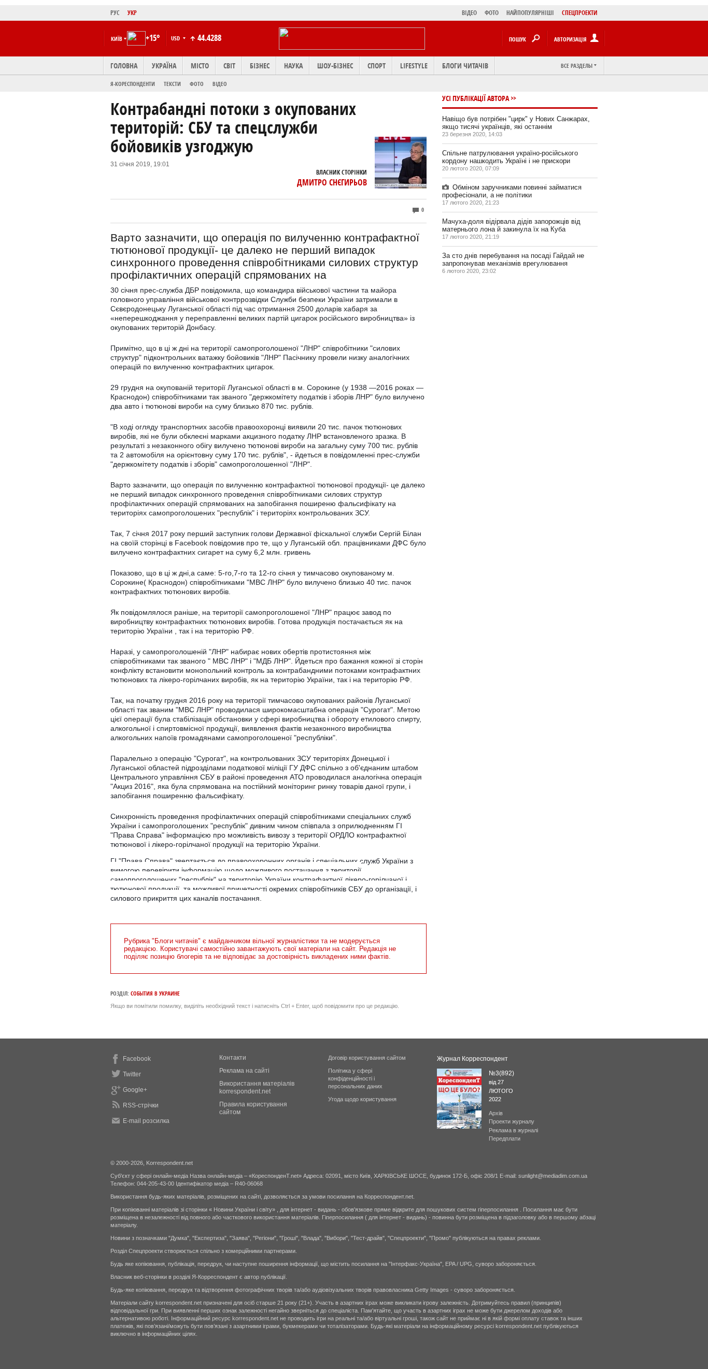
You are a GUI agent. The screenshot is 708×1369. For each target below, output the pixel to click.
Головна (123, 65)
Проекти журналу (511, 1121)
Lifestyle (414, 65)
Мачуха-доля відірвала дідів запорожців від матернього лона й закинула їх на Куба (511, 225)
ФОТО (492, 12)
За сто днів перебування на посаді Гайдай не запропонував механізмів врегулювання (513, 259)
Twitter (132, 1074)
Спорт (376, 65)
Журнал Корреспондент (472, 1058)
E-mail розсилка (146, 1121)
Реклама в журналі (513, 1130)
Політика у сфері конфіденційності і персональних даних (355, 1078)
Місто (200, 65)
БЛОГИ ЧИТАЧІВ (465, 65)
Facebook (137, 1058)
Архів (496, 1113)
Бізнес (260, 65)
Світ (229, 65)
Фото (197, 84)
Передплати (504, 1138)
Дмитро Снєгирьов (332, 182)
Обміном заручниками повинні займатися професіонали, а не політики (512, 191)
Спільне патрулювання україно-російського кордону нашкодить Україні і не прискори (510, 157)
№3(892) (501, 1073)
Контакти (232, 1057)
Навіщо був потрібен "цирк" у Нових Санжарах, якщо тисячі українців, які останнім (516, 123)
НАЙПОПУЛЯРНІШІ (530, 12)
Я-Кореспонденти (132, 84)
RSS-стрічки (141, 1105)
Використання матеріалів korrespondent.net (256, 1087)
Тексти (172, 84)
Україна (164, 65)
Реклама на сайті (244, 1070)
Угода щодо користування (362, 1099)
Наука (293, 65)
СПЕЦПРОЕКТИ (580, 12)
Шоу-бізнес (335, 65)
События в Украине (155, 993)
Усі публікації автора (475, 98)
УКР (132, 12)
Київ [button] (116, 38)
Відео (220, 84)
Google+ (135, 1089)
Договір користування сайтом (367, 1058)
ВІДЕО (469, 12)
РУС (115, 12)
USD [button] (176, 38)
